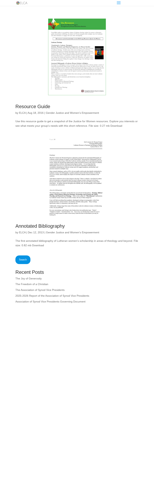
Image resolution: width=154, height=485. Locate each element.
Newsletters (90, 412)
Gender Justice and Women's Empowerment (72, 112)
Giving (22, 422)
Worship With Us (28, 403)
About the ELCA (27, 393)
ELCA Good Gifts (28, 417)
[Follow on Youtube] (33, 445)
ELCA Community (93, 417)
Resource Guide (32, 106)
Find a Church (91, 398)
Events (22, 427)
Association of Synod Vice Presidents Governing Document (50, 301)
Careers (88, 407)
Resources (24, 407)
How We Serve (27, 398)
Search (23, 259)
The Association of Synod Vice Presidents (40, 289)
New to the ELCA (93, 393)
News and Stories (28, 412)
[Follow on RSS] (41, 445)
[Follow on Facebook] (18, 445)
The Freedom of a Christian (31, 284)
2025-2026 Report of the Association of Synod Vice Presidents (52, 295)
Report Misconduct (94, 422)
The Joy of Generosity (28, 278)
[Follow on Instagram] (26, 445)
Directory (88, 403)
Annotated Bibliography (40, 226)
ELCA (22, 112)
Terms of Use (67, 467)
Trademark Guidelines (91, 467)
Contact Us (89, 427)
